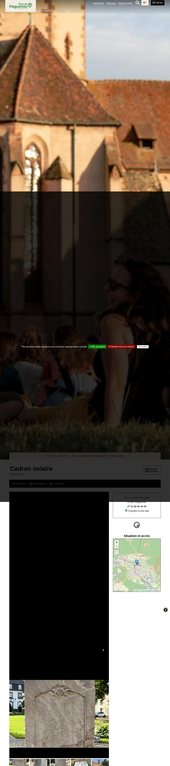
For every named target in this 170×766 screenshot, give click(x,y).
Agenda (110, 10)
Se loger (77, 10)
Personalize (142, 347)
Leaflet (137, 590)
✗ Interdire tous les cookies (121, 346)
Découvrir (45, 10)
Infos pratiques (139, 10)
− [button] (117, 546)
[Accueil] (20, 6)
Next (103, 650)
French (145, 2)
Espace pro (125, 4)
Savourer (94, 10)
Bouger (61, 10)
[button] (158, 3)
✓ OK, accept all (97, 346)
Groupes (98, 4)
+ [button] (117, 542)
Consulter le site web (138, 511)
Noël (122, 10)
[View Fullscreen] (117, 552)
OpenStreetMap (147, 590)
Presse (111, 4)
